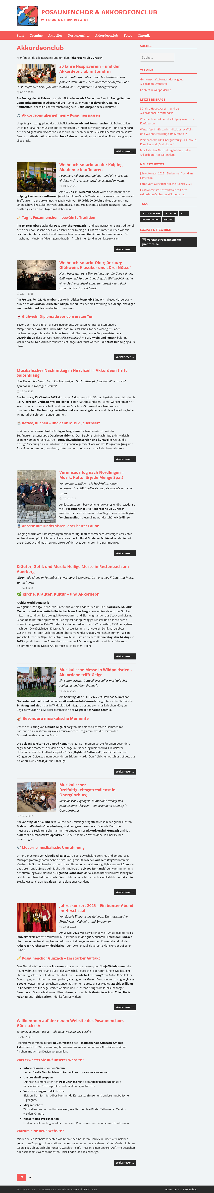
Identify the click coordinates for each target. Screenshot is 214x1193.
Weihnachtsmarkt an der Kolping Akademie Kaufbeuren (91, 167)
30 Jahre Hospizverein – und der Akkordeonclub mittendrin (89, 69)
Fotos (184, 213)
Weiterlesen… (125, 151)
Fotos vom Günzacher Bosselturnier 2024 (166, 184)
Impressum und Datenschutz (181, 1189)
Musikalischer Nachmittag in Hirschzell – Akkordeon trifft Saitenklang (72, 373)
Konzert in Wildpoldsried (155, 90)
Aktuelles (170, 213)
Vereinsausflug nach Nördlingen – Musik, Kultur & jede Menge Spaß (91, 475)
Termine (168, 219)
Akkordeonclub (151, 213)
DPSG (86, 1189)
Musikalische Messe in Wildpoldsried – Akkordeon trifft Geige (96, 672)
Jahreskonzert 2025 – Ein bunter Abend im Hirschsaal (96, 908)
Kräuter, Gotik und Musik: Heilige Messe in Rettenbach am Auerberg (73, 569)
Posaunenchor (150, 219)
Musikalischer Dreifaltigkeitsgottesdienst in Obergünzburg (87, 789)
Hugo (74, 1189)
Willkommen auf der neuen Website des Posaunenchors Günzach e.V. (70, 1023)
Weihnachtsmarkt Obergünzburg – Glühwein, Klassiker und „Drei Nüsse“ (95, 265)
